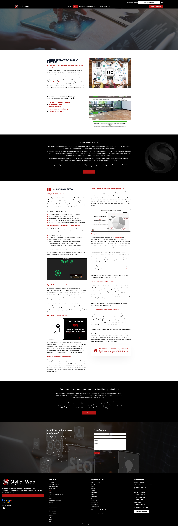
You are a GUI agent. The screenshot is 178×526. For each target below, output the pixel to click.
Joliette (93, 490)
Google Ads (52, 492)
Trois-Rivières (95, 506)
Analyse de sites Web (54, 484)
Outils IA (51, 502)
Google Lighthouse (60, 280)
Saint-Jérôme (95, 502)
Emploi (50, 517)
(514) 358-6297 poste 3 (62, 457)
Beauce (93, 486)
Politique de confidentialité (97, 524)
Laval (92, 494)
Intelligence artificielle (55, 500)
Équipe (50, 519)
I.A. (95, 6)
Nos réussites (52, 513)
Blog (105, 6)
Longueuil (94, 496)
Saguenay (94, 500)
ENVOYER (97, 453)
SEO (75, 6)
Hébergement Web (53, 486)
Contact (110, 6)
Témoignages (52, 511)
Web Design (82, 6)
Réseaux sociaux (53, 488)
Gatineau (93, 488)
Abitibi (93, 484)
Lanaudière (94, 492)
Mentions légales (87, 524)
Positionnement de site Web (56, 494)
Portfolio (101, 6)
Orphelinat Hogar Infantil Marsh (99, 513)
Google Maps (89, 6)
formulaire (68, 464)
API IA (50, 504)
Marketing (68, 6)
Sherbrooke (94, 504)
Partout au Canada (96, 482)
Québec (93, 498)
